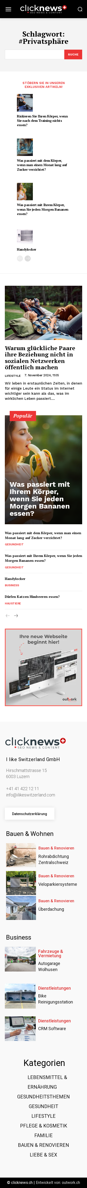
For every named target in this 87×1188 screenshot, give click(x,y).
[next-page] (28, 258)
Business (12, 585)
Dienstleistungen (54, 988)
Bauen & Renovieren (56, 848)
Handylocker (26, 249)
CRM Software (52, 1028)
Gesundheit (14, 544)
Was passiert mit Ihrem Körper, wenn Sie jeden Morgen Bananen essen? (42, 209)
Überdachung (51, 909)
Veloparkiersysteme (57, 884)
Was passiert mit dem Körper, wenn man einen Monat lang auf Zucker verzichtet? (42, 164)
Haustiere (13, 603)
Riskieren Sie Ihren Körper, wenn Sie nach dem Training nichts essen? (42, 120)
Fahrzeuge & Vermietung (50, 953)
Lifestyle (13, 376)
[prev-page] (20, 258)
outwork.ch (71, 1182)
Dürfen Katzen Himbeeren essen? (32, 596)
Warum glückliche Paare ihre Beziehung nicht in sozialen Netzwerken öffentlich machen (40, 357)
